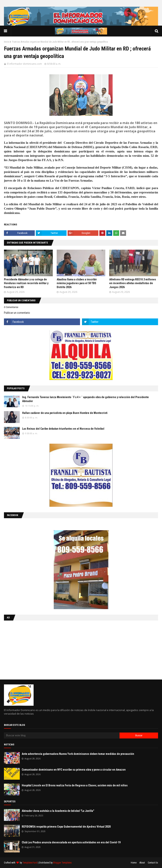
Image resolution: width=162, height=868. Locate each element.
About (142, 862)
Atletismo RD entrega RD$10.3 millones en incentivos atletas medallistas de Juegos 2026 (132, 283)
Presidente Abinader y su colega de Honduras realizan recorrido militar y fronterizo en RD (26, 283)
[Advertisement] (28, 649)
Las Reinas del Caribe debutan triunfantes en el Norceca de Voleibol (63, 428)
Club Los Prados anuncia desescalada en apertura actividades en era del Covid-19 (71, 842)
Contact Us (153, 862)
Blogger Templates (62, 862)
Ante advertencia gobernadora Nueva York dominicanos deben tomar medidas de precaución (78, 753)
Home (134, 862)
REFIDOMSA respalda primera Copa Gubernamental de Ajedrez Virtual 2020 (66, 826)
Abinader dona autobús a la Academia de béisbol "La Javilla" (58, 810)
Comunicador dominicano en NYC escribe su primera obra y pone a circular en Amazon (74, 769)
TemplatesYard (30, 862)
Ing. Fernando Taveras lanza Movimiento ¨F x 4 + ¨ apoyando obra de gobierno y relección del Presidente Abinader (85, 399)
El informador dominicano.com (24, 63)
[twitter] (120, 321)
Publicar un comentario (17, 312)
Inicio (6, 41)
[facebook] (42, 321)
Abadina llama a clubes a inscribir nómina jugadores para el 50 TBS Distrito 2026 (77, 283)
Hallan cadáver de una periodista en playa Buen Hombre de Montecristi (64, 412)
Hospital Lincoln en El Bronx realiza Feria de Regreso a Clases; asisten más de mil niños (75, 785)
